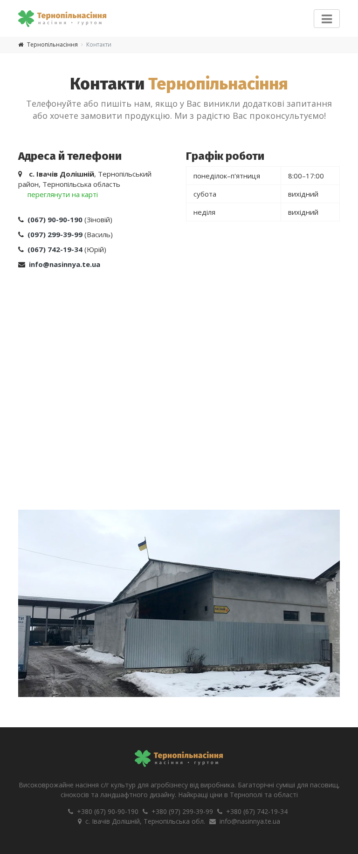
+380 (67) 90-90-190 (107, 811)
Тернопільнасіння (52, 44)
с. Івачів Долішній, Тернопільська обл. (145, 821)
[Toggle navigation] (327, 18)
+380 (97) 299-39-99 (182, 811)
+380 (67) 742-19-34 (257, 811)
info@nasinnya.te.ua (250, 821)
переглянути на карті (63, 194)
